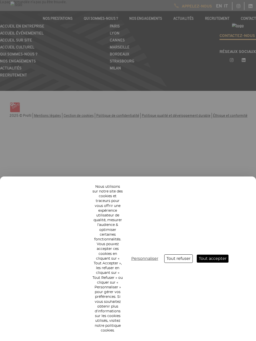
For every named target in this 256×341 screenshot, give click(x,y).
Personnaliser (144, 259)
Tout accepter (212, 259)
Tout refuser (178, 259)
